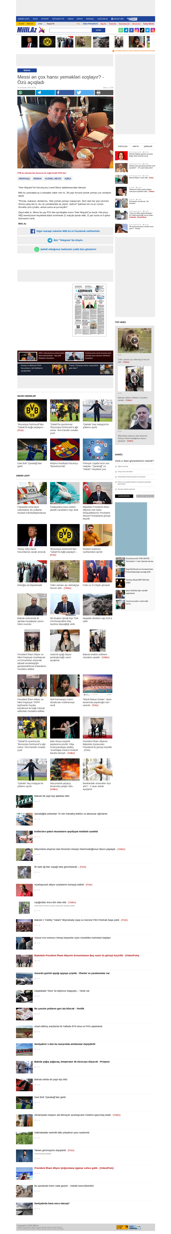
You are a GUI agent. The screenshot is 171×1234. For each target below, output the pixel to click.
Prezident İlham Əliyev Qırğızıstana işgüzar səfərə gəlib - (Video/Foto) (74, 1168)
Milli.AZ (27, 29)
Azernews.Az (124, 24)
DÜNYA (80, 19)
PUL (78, 24)
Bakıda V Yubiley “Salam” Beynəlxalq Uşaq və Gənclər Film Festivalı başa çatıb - (81, 920)
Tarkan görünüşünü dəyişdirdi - (54, 1150)
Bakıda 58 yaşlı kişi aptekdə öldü (51, 796)
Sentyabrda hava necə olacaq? (51, 1203)
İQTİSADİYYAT (58, 19)
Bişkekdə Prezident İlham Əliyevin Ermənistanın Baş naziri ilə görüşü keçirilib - (86, 955)
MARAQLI (90, 19)
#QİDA (68, 178)
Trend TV (50, 24)
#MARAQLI (24, 178)
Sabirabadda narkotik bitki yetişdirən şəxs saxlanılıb (61, 1132)
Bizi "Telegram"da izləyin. (68, 240)
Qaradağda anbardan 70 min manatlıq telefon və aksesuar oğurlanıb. (71, 813)
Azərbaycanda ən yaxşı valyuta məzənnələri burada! (135, 51)
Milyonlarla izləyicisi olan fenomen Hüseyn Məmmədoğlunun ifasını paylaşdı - (79, 849)
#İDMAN (37, 178)
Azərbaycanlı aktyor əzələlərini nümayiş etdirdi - (63, 884)
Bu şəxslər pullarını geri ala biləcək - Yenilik (59, 1008)
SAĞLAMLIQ (103, 19)
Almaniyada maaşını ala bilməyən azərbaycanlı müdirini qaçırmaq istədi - (77, 1115)
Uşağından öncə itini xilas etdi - (55, 902)
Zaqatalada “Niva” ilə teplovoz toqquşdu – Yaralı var (62, 991)
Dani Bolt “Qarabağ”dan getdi (50, 1097)
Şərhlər (148, 146)
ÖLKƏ (35, 19)
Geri (17, 41)
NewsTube (119, 19)
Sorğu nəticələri (145, 496)
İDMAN (70, 19)
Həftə (136, 146)
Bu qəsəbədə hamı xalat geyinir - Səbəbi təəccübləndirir (64, 1185)
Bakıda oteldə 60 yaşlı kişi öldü (50, 1079)
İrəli (153, 41)
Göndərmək (124, 496)
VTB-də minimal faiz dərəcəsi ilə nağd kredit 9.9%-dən (41, 173)
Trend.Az (112, 24)
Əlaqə (21, 24)
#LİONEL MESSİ (53, 178)
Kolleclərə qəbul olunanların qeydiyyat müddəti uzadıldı (66, 831)
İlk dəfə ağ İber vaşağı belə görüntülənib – (60, 867)
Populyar (122, 146)
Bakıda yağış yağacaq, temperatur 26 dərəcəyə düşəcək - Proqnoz (72, 1061)
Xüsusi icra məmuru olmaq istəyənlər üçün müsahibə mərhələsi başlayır (72, 937)
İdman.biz (136, 24)
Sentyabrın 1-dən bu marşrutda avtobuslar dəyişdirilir (65, 1044)
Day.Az (103, 24)
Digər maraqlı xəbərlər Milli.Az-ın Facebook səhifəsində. (68, 231)
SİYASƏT (45, 19)
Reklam (30, 24)
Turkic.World (148, 24)
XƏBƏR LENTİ (23, 19)
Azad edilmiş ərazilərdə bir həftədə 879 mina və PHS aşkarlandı (68, 1026)
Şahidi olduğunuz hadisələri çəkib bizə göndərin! (68, 249)
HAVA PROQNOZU (90, 24)
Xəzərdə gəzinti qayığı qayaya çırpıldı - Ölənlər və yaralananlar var (72, 973)
